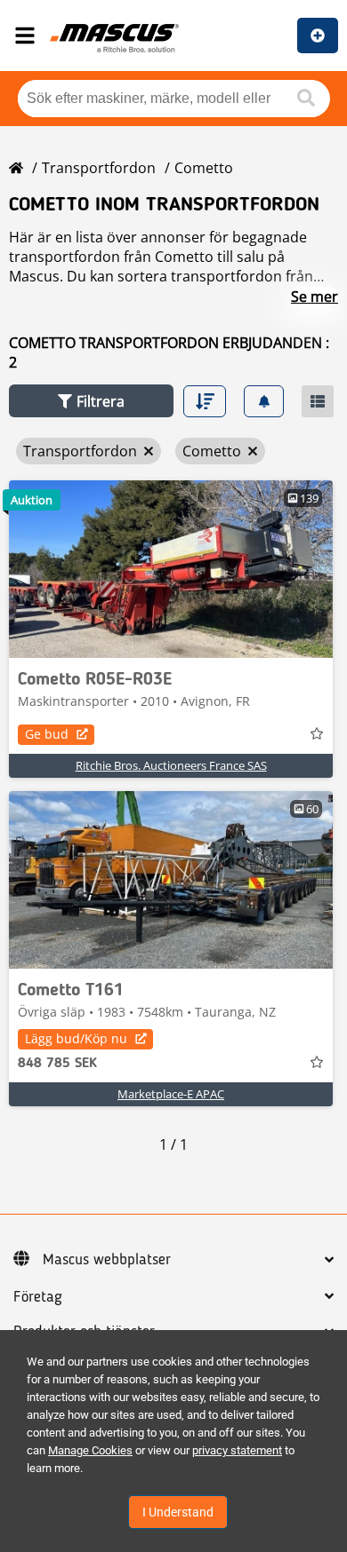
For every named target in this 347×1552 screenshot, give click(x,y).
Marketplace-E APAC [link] (170, 1094)
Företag (37, 1297)
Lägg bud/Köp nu (76, 1038)
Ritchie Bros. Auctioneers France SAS (171, 765)
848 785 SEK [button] (57, 1064)
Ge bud (47, 733)
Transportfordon (99, 168)
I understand (178, 1512)
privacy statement (237, 1450)
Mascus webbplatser (107, 1260)
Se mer (314, 296)
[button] (91, 400)
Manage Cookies (90, 1450)
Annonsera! (317, 35)
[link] (171, 569)
